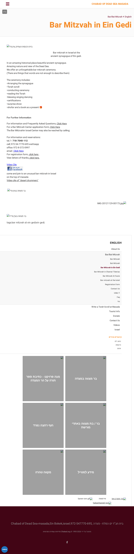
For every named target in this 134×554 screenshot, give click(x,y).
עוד (118, 301)
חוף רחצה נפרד (43, 425)
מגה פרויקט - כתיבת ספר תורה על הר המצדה (43, 378)
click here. (35, 158)
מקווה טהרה (43, 472)
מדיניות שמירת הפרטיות (52, 531)
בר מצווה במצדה (86, 378)
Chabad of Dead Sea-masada (110, 4)
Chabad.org (65, 531)
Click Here (62, 123)
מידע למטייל (86, 472)
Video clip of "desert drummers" (22, 180)
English (128, 16)
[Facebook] (67, 542)
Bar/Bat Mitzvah (115, 16)
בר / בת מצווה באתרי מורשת (86, 425)
